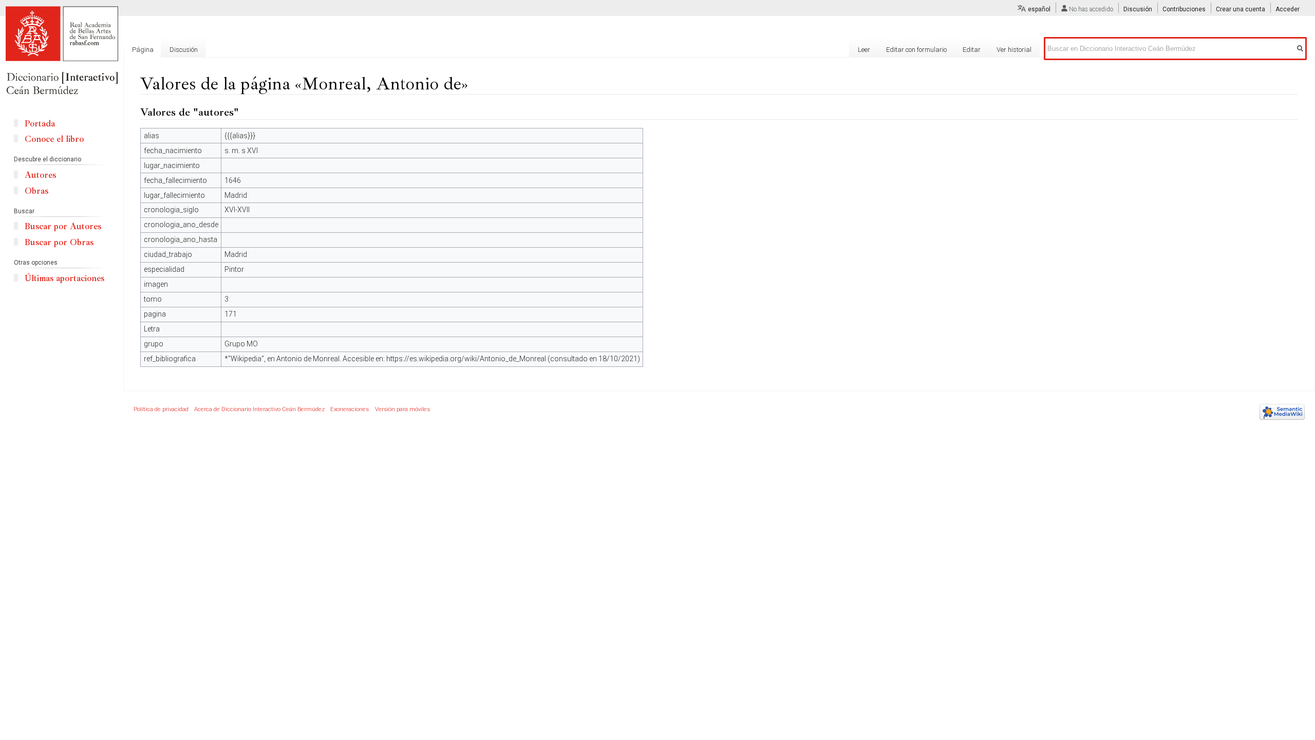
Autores (40, 175)
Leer (864, 49)
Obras (36, 191)
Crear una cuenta (1240, 9)
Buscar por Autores (63, 226)
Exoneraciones (349, 409)
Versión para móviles (402, 409)
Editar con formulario (916, 49)
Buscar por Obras (59, 242)
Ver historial (1014, 49)
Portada (40, 123)
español (1039, 9)
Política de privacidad (161, 409)
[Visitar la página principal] (61, 51)
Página (143, 49)
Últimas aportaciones (64, 278)
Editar (972, 49)
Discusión (1137, 9)
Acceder (1287, 9)
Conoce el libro (54, 139)
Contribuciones (1184, 9)
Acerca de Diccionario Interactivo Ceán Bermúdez (259, 409)
